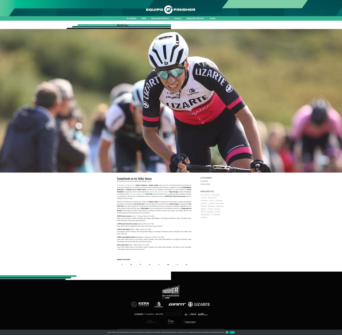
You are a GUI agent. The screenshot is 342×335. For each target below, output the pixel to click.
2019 (202, 194)
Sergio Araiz (217, 211)
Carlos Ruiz (203, 197)
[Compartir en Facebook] (121, 264)
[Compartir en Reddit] (177, 264)
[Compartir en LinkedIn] (149, 264)
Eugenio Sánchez (212, 197)
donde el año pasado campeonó (164, 192)
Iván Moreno (204, 203)
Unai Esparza (204, 217)
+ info (232, 332)
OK (227, 332)
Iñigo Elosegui (218, 200)
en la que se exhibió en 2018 (140, 194)
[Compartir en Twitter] (131, 264)
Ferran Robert (204, 200)
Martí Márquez (211, 206)
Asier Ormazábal (216, 194)
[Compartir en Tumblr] (159, 264)
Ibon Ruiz (211, 200)
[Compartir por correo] (186, 264)
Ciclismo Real (205, 184)
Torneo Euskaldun (216, 214)
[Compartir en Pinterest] (140, 264)
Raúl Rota (203, 211)
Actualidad (204, 181)
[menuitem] (131, 18)
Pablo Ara (210, 209)
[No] (340, 332)
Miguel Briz (203, 209)
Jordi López (211, 203)
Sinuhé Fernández (205, 214)
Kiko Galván (204, 206)
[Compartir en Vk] (168, 264)
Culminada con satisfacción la (132, 185)
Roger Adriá (210, 211)
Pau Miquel (217, 209)
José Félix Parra (220, 203)
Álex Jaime (207, 194)
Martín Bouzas (220, 206)
